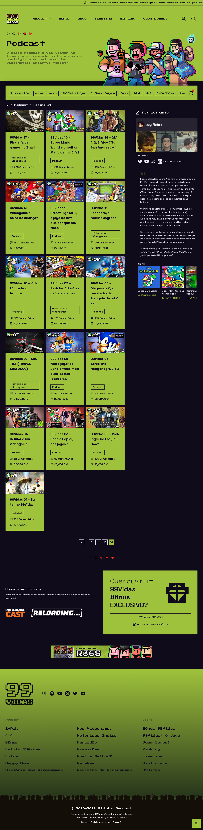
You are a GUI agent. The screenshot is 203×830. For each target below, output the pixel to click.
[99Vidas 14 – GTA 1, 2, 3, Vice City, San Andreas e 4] (105, 121)
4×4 (9, 735)
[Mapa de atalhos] (196, 823)
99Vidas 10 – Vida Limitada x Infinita (24, 288)
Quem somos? (155, 19)
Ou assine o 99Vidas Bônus (152, 624)
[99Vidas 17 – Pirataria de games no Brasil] (25, 121)
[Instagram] (67, 694)
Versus (53, 93)
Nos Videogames (94, 728)
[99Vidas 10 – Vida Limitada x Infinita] (25, 266)
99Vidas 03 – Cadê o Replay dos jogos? (61, 439)
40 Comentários (63, 242)
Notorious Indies (97, 735)
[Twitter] (140, 161)
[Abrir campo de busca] (193, 19)
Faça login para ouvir (150, 616)
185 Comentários (105, 318)
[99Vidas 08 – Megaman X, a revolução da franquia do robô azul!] (105, 266)
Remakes (86, 763)
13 (104, 542)
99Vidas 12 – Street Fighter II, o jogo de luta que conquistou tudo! (63, 218)
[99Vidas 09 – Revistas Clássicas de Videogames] (65, 266)
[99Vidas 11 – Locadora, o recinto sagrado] (105, 191)
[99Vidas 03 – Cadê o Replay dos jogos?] (65, 417)
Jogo (82, 19)
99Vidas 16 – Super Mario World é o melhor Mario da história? (64, 144)
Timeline (103, 19)
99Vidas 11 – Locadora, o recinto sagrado (104, 213)
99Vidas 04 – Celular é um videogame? (20, 439)
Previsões (88, 749)
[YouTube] (146, 161)
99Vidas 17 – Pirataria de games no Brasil (22, 142)
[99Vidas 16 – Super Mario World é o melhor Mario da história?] (65, 121)
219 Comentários (105, 242)
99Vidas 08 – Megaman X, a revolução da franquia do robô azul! (104, 293)
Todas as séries (20, 93)
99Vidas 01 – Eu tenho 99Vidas (22, 502)
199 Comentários (105, 167)
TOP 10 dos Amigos (74, 93)
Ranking (127, 19)
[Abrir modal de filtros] (190, 92)
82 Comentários (104, 393)
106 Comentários (105, 458)
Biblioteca (155, 763)
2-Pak (137, 93)
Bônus (64, 19)
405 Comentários (24, 167)
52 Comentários (23, 458)
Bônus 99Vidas (159, 728)
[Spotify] (52, 694)
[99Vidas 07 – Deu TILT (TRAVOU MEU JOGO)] (25, 342)
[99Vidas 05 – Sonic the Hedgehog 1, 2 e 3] (105, 342)
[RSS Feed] (44, 694)
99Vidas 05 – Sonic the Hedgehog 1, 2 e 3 (105, 364)
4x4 (148, 93)
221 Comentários (24, 318)
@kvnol (117, 822)
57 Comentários (63, 393)
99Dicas (151, 770)
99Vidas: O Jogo (161, 735)
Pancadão (87, 742)
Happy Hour (18, 763)
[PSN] (153, 161)
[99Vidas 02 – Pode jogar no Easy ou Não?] (105, 417)
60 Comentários (23, 393)
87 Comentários (63, 458)
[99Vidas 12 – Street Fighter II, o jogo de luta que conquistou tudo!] (65, 191)
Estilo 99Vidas (165, 93)
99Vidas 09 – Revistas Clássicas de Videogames (64, 288)
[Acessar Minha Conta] (183, 19)
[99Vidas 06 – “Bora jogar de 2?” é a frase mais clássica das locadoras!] (65, 342)
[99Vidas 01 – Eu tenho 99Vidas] (25, 483)
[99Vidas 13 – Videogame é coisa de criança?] (25, 191)
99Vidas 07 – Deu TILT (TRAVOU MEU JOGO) (23, 364)
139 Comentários (24, 519)
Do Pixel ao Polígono (103, 93)
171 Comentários (64, 318)
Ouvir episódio (148, 294)
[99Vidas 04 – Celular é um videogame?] (25, 417)
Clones (39, 93)
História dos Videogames (19, 159)
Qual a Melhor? (94, 756)
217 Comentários (64, 167)
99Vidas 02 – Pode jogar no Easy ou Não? (105, 439)
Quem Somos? (156, 742)
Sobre (147, 720)
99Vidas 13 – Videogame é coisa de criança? (24, 213)
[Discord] (83, 694)
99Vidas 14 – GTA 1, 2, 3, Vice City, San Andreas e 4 (104, 142)
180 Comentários (24, 242)
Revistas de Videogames (104, 770)
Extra (12, 756)
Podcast (39, 19)
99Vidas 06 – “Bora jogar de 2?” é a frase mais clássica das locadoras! (64, 369)
